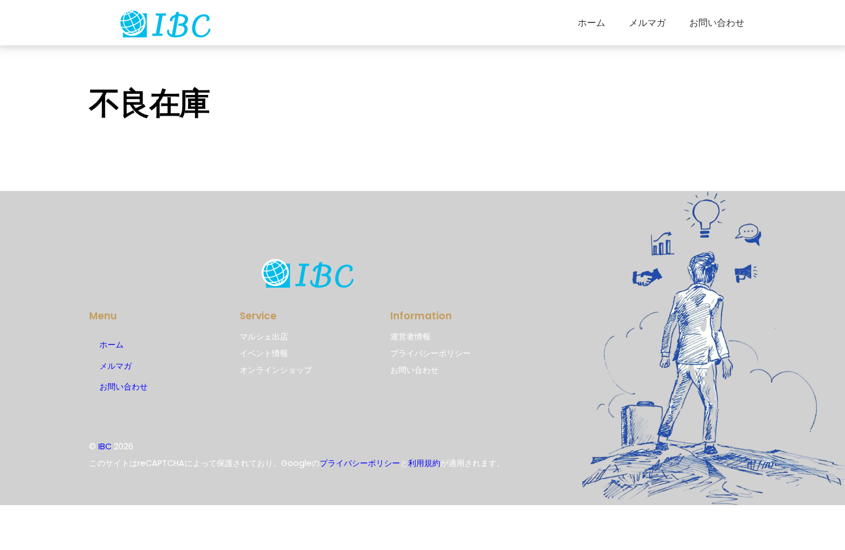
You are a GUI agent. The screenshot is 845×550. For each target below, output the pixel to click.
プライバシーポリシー (360, 463)
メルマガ (647, 22)
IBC (105, 446)
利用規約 (424, 463)
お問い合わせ (716, 22)
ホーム (591, 22)
